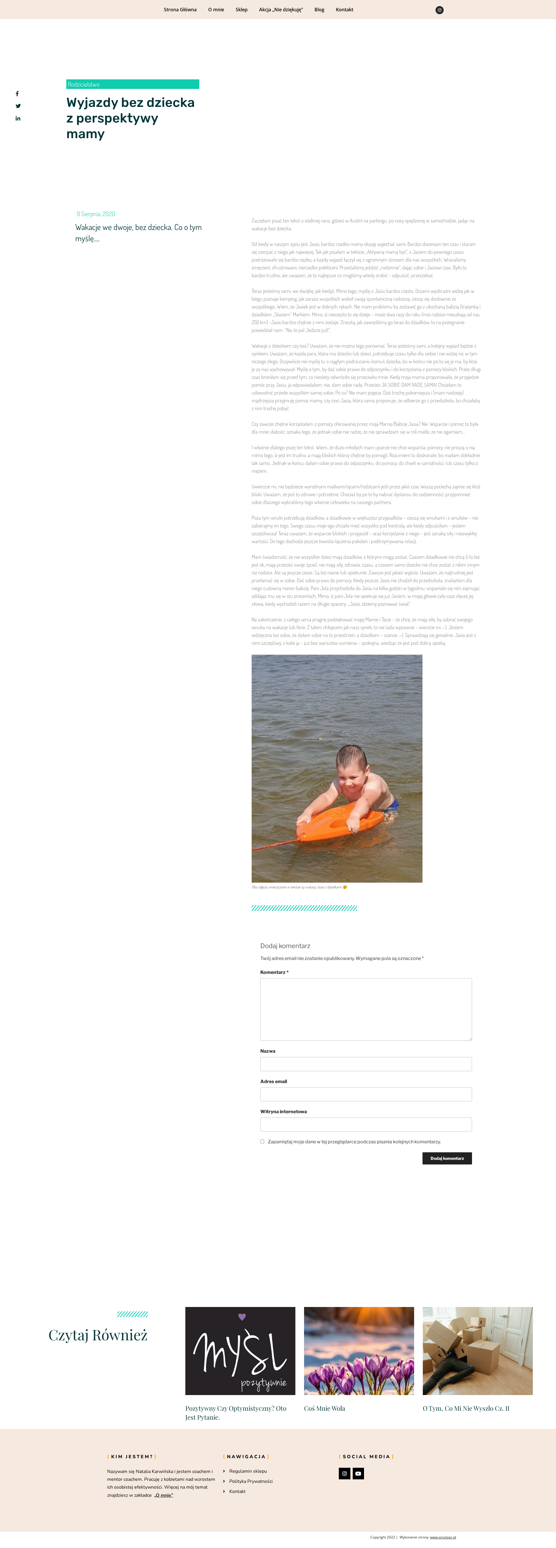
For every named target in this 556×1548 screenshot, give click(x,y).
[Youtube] (358, 1473)
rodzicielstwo (84, 84)
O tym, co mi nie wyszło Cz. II (466, 1408)
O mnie (216, 9)
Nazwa (267, 1051)
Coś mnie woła (324, 1408)
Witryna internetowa (283, 1111)
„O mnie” (163, 1495)
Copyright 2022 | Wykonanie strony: (413, 1537)
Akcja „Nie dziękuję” (281, 9)
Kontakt (344, 9)
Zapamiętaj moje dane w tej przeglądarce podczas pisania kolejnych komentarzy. (354, 1141)
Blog (319, 9)
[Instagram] (440, 10)
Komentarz (274, 972)
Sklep (242, 9)
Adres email (273, 1081)
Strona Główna (180, 9)
